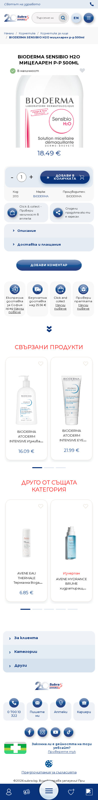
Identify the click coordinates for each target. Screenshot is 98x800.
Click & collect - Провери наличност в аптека (30, 212)
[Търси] (63, 17)
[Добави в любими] (40, 363)
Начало (9, 33)
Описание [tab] (26, 231)
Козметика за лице (54, 33)
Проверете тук (62, 751)
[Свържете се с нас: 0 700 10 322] (91, 4)
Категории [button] (25, 651)
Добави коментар (48, 265)
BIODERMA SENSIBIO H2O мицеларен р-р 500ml (46, 37)
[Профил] (9, 792)
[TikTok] (69, 732)
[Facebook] (29, 732)
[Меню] (88, 18)
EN (76, 18)
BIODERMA (40, 196)
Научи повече (16, 310)
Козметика (27, 33)
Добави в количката (65, 177)
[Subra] (17, 18)
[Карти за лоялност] (27, 792)
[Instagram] (42, 732)
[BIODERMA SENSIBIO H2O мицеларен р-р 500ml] (49, 111)
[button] (37, 467)
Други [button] (20, 665)
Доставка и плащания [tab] (39, 244)
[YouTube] (56, 732)
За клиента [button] (26, 638)
